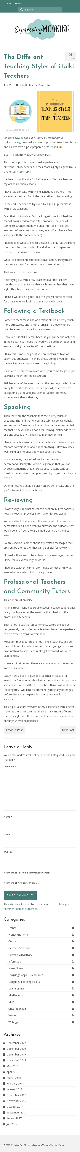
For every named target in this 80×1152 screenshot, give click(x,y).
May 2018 (12, 1066)
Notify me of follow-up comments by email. (27, 872)
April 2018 (12, 1072)
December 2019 (16, 1054)
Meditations (15, 995)
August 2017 (14, 1118)
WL (10, 85)
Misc (11, 1002)
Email (8, 834)
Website (8, 851)
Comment (10, 766)
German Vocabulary (20, 955)
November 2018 (16, 1060)
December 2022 (16, 1043)
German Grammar (19, 948)
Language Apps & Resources (25, 975)
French (12, 928)
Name (8, 816)
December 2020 (16, 1048)
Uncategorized (17, 1008)
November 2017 (16, 1101)
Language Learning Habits (24, 981)
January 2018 (14, 1089)
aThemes (61, 1145)
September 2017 (16, 1112)
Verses (12, 1015)
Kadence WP (38, 1145)
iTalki (17, 167)
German (13, 941)
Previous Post (14, 730)
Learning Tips (36, 85)
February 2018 (15, 1083)
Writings (13, 1022)
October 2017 (15, 1106)
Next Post (68, 730)
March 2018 (14, 1077)
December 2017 (16, 1095)
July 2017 (12, 1124)
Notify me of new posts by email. (21, 882)
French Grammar (18, 934)
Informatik (14, 961)
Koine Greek (15, 968)
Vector (16, 137)
